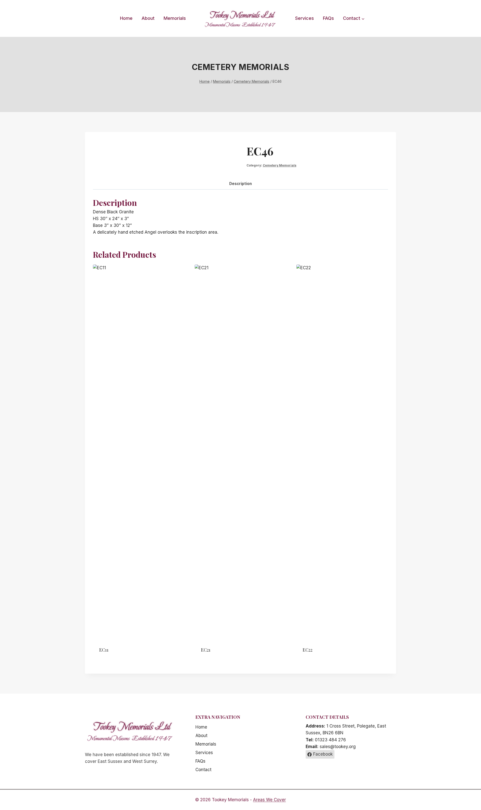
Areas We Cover (269, 799)
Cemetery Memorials (240, 67)
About (148, 18)
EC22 (307, 650)
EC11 (103, 650)
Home (126, 18)
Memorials (175, 18)
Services (304, 18)
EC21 (205, 650)
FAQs (328, 18)
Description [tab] (240, 183)
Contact (203, 769)
